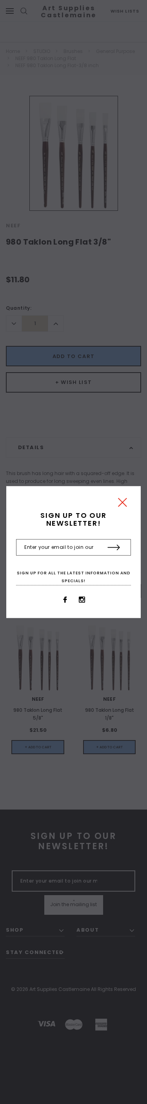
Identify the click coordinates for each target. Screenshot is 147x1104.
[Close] (122, 504)
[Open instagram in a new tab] (82, 600)
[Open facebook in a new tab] (65, 600)
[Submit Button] (114, 547)
